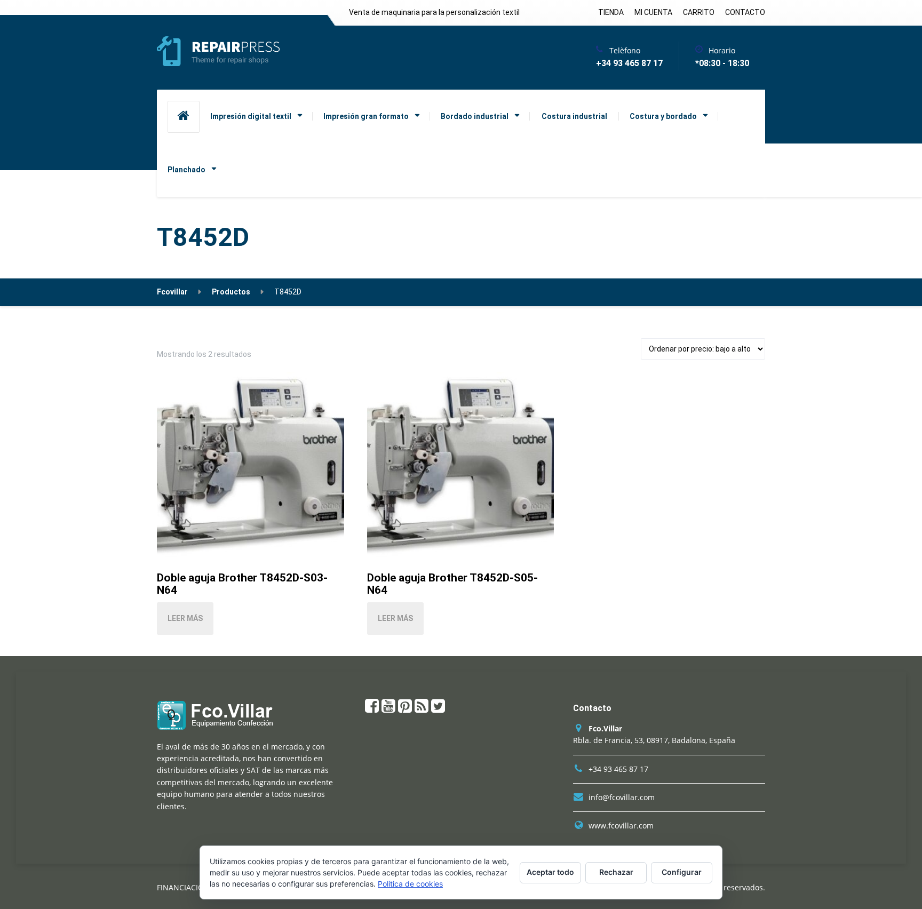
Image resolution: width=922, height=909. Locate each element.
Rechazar (616, 871)
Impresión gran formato (366, 116)
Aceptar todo (550, 871)
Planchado (186, 169)
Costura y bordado (663, 116)
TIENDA (611, 12)
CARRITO (698, 12)
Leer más (185, 618)
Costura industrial (574, 116)
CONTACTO (745, 12)
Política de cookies (410, 883)
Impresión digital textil (250, 116)
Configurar (682, 871)
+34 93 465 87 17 (618, 769)
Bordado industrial (474, 116)
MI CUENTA (653, 12)
